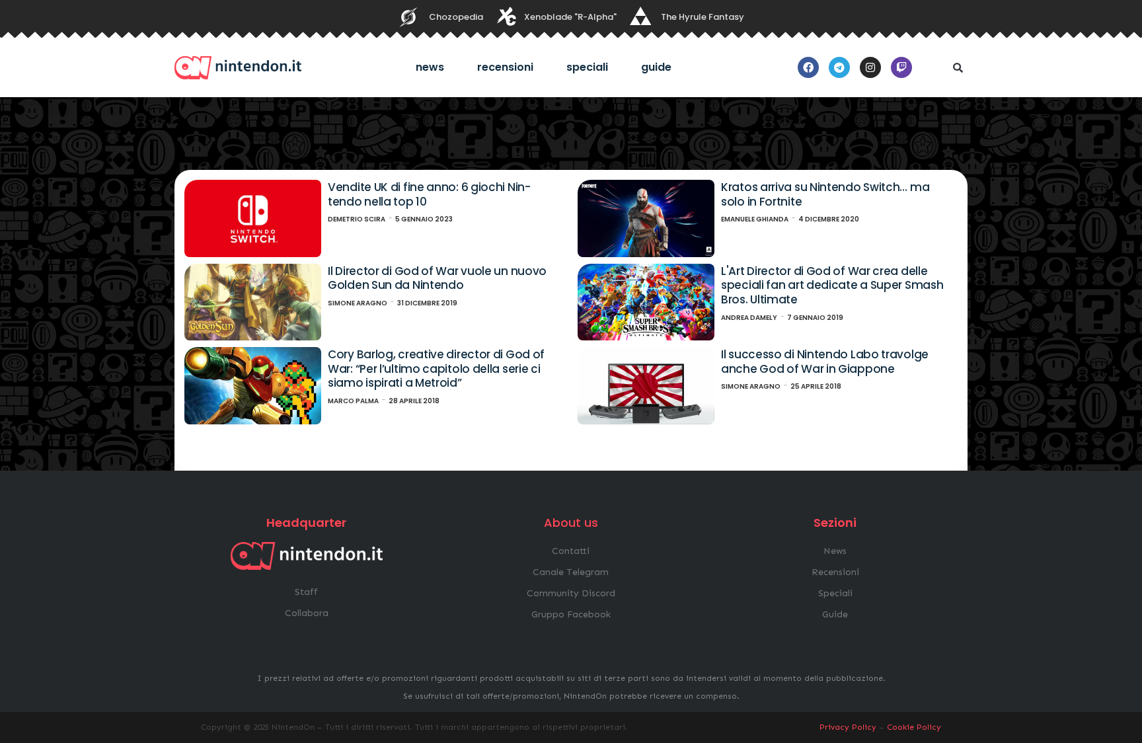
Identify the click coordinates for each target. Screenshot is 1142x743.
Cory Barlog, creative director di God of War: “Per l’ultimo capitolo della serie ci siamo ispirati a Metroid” (436, 368)
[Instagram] (870, 67)
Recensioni (505, 67)
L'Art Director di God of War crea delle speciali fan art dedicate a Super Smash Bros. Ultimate (832, 285)
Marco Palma (353, 401)
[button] (958, 67)
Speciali (587, 67)
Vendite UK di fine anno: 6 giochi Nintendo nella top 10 (429, 194)
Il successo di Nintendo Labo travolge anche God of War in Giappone (825, 361)
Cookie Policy (914, 727)
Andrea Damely (749, 318)
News (430, 67)
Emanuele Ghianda (754, 219)
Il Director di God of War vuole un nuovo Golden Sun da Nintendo (437, 278)
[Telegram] (839, 67)
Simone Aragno (357, 303)
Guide (656, 67)
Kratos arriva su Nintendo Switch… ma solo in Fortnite (825, 194)
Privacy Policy (847, 727)
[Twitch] (901, 67)
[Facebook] (808, 67)
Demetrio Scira (356, 219)
